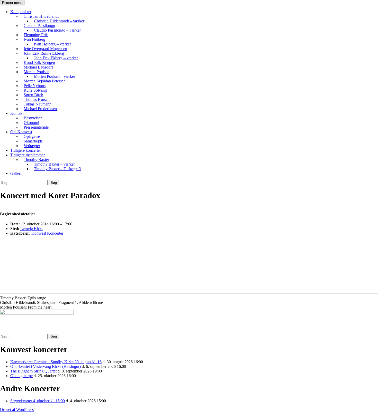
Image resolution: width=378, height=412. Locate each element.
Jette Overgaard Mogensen (45, 48)
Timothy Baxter (36, 159)
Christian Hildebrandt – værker (59, 21)
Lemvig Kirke (31, 228)
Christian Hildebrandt (41, 16)
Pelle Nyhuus (35, 85)
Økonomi (31, 122)
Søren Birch (33, 95)
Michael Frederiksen (40, 109)
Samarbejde (33, 141)
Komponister (20, 11)
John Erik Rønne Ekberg (44, 53)
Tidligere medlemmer (27, 155)
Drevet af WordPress (17, 409)
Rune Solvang (35, 90)
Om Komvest (21, 132)
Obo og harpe (21, 375)
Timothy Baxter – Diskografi (57, 169)
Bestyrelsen (33, 118)
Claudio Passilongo (39, 25)
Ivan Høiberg (34, 39)
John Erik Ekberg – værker (56, 58)
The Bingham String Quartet (33, 371)
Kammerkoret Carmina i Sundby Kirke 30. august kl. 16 (56, 362)
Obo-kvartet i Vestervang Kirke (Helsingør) (45, 366)
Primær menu (12, 3)
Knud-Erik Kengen (39, 62)
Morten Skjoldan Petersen (45, 81)
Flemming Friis (36, 35)
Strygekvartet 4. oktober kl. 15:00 (37, 401)
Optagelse (32, 136)
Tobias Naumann (37, 104)
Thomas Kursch (37, 99)
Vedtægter (32, 145)
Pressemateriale (36, 127)
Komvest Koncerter (47, 233)
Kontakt (16, 113)
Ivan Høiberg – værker (52, 44)
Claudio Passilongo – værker (57, 30)
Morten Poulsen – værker (54, 76)
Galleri (15, 173)
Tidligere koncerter (25, 150)
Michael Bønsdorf (38, 67)
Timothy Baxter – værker (54, 164)
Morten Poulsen (36, 72)
